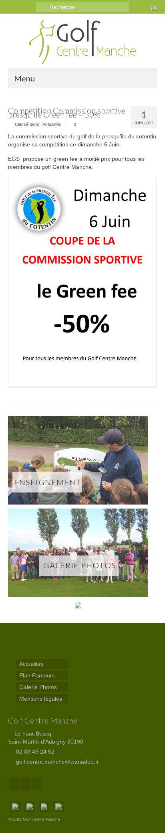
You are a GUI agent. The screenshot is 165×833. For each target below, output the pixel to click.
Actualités (51, 124)
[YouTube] (37, 784)
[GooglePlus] (25, 784)
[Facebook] (14, 784)
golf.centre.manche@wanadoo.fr (56, 761)
